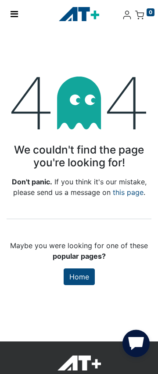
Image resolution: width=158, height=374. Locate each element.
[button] (136, 345)
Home (79, 276)
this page (128, 192)
